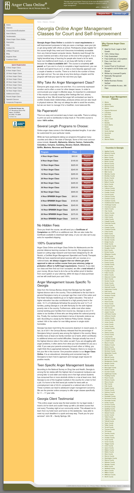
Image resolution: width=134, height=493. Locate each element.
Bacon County (109, 155)
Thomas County (110, 429)
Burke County (109, 184)
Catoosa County (110, 196)
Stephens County (110, 411)
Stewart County (109, 413)
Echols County (109, 252)
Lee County (108, 330)
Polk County (108, 386)
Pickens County (110, 380)
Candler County (110, 192)
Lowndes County (110, 339)
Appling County (109, 151)
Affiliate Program (12, 51)
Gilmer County (109, 275)
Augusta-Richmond (111, 110)
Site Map (103, 486)
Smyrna (107, 135)
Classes (9, 28)
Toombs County (110, 433)
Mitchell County (109, 357)
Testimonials (11, 36)
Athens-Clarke (109, 106)
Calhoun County (110, 188)
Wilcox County (109, 470)
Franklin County (110, 271)
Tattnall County (109, 421)
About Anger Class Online (16, 39)
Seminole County (110, 406)
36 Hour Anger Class (14, 88)
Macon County (109, 343)
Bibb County (108, 172)
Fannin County (109, 262)
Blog (8, 54)
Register (87, 156)
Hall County (108, 291)
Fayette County (109, 264)
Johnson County (110, 320)
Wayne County (109, 460)
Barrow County (109, 163)
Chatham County (110, 201)
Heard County (109, 301)
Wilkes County (109, 472)
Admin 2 (126, 486)
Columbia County (110, 223)
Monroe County (109, 359)
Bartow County (109, 166)
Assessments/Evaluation (15, 31)
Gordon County (109, 281)
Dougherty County (110, 246)
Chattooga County (110, 205)
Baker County (109, 157)
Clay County (108, 211)
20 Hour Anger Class (14, 82)
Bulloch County (109, 182)
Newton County (109, 369)
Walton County (109, 452)
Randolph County (110, 396)
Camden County (110, 190)
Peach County (109, 378)
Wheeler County (110, 464)
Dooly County (109, 244)
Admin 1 (119, 486)
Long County (109, 336)
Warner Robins (109, 139)
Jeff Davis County (110, 314)
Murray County (109, 365)
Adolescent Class (12, 94)
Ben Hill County (109, 167)
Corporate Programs (14, 102)
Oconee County (110, 371)
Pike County (108, 384)
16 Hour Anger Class (14, 79)
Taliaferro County (110, 419)
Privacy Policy (94, 486)
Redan (107, 127)
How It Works (11, 34)
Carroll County (109, 194)
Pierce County (109, 382)
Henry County (109, 304)
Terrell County (109, 427)
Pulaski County (109, 388)
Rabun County (109, 394)
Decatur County (110, 240)
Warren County (109, 456)
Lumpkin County (110, 341)
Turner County (109, 442)
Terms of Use (111, 486)
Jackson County (110, 310)
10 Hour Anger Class (14, 73)
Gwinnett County (110, 287)
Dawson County (110, 236)
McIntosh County (110, 351)
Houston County (110, 306)
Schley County (109, 402)
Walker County (109, 450)
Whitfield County (110, 468)
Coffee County (109, 219)
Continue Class (12, 59)
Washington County (111, 458)
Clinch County (109, 215)
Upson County (109, 448)
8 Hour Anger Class (13, 70)
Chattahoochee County (112, 203)
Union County (109, 446)
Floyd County (109, 266)
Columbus (108, 112)
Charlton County (110, 198)
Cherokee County (110, 207)
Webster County (110, 462)
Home (8, 25)
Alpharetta (108, 104)
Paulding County (110, 376)
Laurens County (110, 328)
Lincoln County (109, 334)
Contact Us (10, 48)
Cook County (109, 225)
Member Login (120, 13)
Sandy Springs (109, 131)
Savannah (108, 133)
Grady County (109, 283)
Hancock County (110, 293)
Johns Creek (109, 119)
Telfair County (109, 425)
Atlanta (107, 108)
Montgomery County (111, 361)
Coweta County (109, 227)
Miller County (109, 355)
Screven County (110, 404)
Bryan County (109, 180)
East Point (108, 114)
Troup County (109, 439)
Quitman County (110, 392)
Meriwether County (111, 353)
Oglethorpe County (111, 374)
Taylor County (109, 423)
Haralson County (110, 295)
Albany (107, 102)
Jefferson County (110, 316)
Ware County (109, 454)
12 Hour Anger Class (14, 76)
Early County (109, 250)
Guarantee (10, 42)
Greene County (109, 285)
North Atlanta (109, 125)
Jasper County (109, 312)
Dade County (109, 233)
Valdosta (107, 137)
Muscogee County (110, 367)
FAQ (7, 45)
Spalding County (110, 409)
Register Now (104, 13)
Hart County (108, 299)
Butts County (109, 186)
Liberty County (109, 332)
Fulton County (109, 273)
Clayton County (109, 213)
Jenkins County (110, 318)
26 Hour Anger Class (14, 85)
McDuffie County (110, 349)
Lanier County (109, 326)
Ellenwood (108, 116)
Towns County (109, 435)
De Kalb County (110, 238)
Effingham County (110, 254)
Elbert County (109, 256)
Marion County (109, 347)
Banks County (109, 161)
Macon (107, 121)
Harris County (109, 297)
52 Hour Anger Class (14, 91)
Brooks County (109, 178)
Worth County (109, 477)
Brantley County (110, 176)
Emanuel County (110, 258)
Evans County (109, 260)
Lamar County (109, 324)
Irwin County (109, 308)
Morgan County (109, 363)
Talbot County (109, 417)
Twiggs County (109, 444)
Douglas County (110, 248)
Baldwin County (109, 159)
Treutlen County (110, 437)
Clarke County (109, 209)
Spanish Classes (12, 99)
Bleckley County (110, 174)
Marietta (107, 123)
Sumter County (109, 415)
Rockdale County (110, 400)
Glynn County (109, 279)
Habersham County (111, 289)
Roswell (107, 129)
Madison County (110, 345)
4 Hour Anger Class (13, 68)
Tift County (108, 431)
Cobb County (109, 217)
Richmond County (110, 398)
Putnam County (109, 390)
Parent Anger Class (13, 96)
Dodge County (109, 242)
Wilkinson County (110, 474)
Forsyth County (110, 268)
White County (109, 466)
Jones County (109, 322)
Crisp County (109, 231)
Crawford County (110, 229)
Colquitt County (109, 221)
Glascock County (110, 277)
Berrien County (109, 170)
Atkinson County (110, 153)
